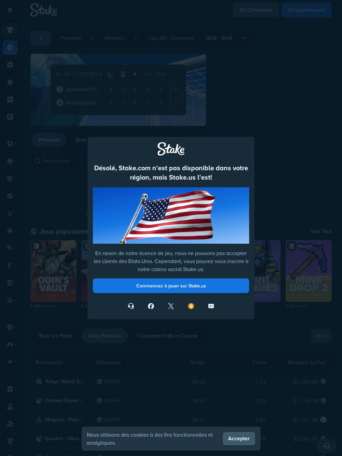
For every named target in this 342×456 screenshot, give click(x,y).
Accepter (239, 438)
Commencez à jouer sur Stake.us (171, 285)
